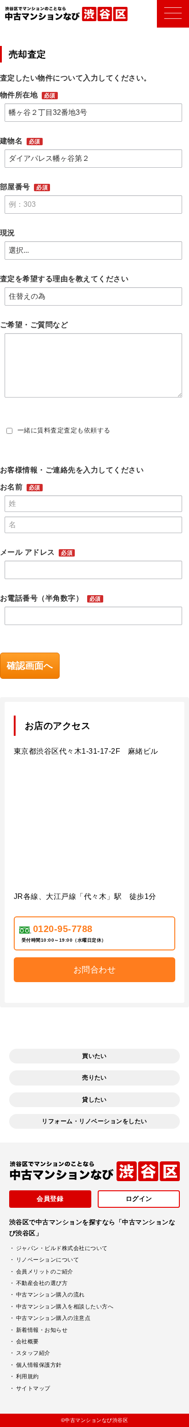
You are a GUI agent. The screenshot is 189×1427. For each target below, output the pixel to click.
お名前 (12, 487)
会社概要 (27, 1341)
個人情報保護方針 (39, 1365)
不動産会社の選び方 (41, 1283)
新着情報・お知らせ (41, 1330)
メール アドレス (28, 552)
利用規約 (27, 1376)
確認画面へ (30, 665)
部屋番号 (16, 187)
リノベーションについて (47, 1259)
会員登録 (50, 1198)
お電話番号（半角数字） (42, 598)
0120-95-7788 (63, 929)
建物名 (12, 141)
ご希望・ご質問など (34, 325)
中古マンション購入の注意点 (53, 1318)
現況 (7, 233)
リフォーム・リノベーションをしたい (94, 1121)
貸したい (94, 1099)
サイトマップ (33, 1388)
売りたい (94, 1077)
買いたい (94, 1055)
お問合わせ (94, 969)
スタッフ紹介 (33, 1353)
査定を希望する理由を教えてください (64, 279)
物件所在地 (20, 95)
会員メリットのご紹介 (44, 1271)
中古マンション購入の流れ (50, 1294)
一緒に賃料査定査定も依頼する (64, 430)
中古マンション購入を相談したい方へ (64, 1306)
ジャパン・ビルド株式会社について (62, 1248)
